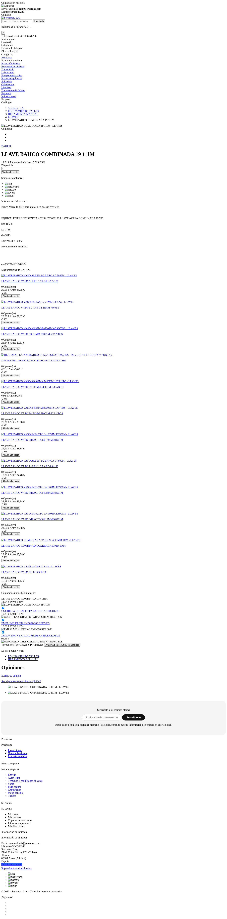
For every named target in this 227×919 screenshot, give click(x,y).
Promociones (15, 750)
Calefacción (7, 84)
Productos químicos (11, 78)
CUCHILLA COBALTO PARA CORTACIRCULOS (30, 611)
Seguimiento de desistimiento (16, 868)
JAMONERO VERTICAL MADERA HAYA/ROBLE (30, 635)
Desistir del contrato (11, 864)
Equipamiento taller (11, 75)
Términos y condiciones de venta (25, 780)
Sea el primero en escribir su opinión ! (21, 681)
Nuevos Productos (17, 753)
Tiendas (12, 795)
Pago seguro (14, 786)
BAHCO (6, 146)
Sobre (11, 783)
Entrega (12, 774)
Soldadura (6, 81)
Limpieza (6, 87)
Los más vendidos (17, 756)
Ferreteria (6, 93)
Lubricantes (7, 72)
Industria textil (8, 96)
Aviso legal (14, 777)
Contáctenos (14, 789)
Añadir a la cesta (10, 172)
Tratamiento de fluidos (13, 90)
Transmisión (7, 69)
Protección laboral (10, 63)
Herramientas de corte (12, 66)
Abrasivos (6, 57)
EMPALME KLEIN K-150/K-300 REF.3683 (25, 623)
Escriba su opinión (11, 675)
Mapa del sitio (15, 792)
